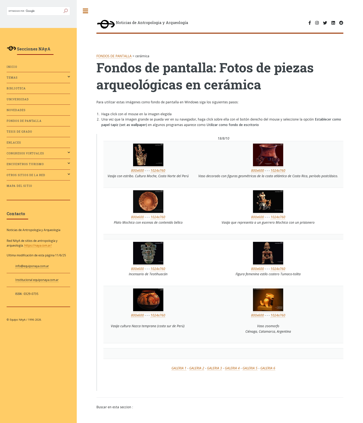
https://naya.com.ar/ (38, 245)
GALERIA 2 (196, 368)
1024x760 (157, 170)
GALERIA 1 (178, 368)
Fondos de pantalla (24, 121)
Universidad (18, 99)
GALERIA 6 (267, 368)
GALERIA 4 (232, 368)
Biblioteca (16, 88)
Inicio (12, 67)
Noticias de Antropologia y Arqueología (152, 22)
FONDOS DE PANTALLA (114, 56)
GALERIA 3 (214, 368)
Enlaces (14, 142)
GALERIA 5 (250, 368)
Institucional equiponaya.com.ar (37, 280)
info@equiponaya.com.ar (32, 266)
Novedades (16, 110)
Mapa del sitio (19, 186)
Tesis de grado (19, 131)
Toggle (86, 11)
